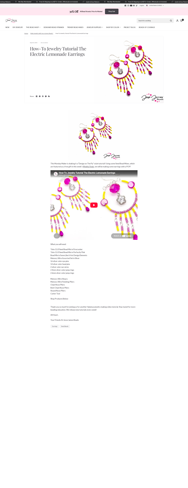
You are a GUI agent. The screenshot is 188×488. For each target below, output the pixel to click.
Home (26, 33)
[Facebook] (125, 5)
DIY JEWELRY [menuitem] (18, 27)
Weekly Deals (88, 166)
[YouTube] (131, 5)
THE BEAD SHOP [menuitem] (32, 27)
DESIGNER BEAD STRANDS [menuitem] (54, 27)
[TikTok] (136, 5)
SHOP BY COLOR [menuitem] (112, 27)
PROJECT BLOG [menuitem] (130, 27)
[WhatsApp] (45, 96)
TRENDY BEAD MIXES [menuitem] (75, 27)
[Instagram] (128, 5)
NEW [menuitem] (7, 27)
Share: (32, 96)
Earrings (54, 326)
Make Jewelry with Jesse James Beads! (41, 33)
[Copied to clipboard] (49, 96)
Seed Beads (64, 326)
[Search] (171, 20)
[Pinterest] (134, 5)
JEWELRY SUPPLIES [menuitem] (94, 27)
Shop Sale (111, 11)
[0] (181, 20)
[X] (39, 96)
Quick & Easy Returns (89, 2)
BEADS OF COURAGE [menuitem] (147, 27)
